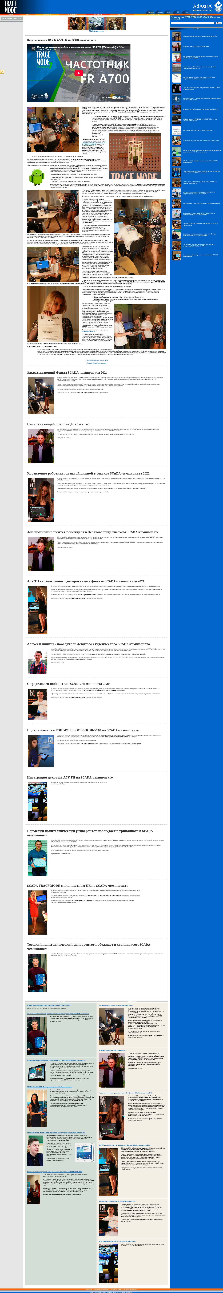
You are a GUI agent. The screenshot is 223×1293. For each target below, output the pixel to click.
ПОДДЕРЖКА (72, 14)
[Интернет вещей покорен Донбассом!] (190, 51)
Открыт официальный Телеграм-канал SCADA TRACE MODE (48, 1005)
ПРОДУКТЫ (47, 14)
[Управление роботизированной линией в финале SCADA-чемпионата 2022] (196, 72)
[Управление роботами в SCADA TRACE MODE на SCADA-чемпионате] (196, 187)
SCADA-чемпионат (96, 31)
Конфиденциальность (130, 1289)
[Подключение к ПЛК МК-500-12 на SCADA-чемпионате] (196, 207)
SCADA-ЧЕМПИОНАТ (153, 14)
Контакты (89, 1289)
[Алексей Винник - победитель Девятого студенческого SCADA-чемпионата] (196, 103)
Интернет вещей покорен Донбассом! (112, 1050)
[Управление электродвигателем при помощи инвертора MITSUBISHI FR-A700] (196, 249)
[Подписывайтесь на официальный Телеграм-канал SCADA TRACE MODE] (196, 61)
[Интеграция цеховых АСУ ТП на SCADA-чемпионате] (195, 145)
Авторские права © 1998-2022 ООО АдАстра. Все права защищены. (111, 1292)
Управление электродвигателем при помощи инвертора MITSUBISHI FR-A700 (54, 1172)
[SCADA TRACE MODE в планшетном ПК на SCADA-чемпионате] (196, 166)
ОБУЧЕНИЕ (122, 14)
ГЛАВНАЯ (10, 14)
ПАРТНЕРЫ (98, 14)
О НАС (28, 14)
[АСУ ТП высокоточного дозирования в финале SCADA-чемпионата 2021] (196, 93)
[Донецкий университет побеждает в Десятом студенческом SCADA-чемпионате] (196, 82)
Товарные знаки (116, 1289)
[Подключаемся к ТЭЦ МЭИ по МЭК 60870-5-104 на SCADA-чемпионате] (196, 124)
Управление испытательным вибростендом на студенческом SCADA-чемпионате (56, 1132)
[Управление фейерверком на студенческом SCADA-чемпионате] (196, 260)
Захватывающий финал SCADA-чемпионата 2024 (116, 1005)
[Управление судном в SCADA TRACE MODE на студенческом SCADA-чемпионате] (196, 218)
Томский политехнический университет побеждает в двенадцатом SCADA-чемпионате (58, 1014)
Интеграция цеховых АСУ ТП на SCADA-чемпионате (117, 1241)
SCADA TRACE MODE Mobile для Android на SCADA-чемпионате (49, 1087)
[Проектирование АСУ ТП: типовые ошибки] (192, 134)
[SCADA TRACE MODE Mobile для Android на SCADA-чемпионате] (196, 228)
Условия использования (101, 1289)
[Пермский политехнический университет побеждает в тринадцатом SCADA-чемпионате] (196, 155)
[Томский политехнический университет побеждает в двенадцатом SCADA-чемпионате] (196, 176)
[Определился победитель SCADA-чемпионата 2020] (195, 113)
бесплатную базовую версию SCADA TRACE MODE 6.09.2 (94, 143)
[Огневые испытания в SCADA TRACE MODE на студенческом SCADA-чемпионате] (196, 197)
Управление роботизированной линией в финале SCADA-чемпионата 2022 (125, 1093)
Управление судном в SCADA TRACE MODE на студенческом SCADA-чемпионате (56, 1060)
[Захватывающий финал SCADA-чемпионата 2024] (194, 40)
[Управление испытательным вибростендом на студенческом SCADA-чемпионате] (196, 239)
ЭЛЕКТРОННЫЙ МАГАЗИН (198, 14)
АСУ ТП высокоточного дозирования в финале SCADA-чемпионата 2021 (124, 1145)
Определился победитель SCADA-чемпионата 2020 (117, 1201)
